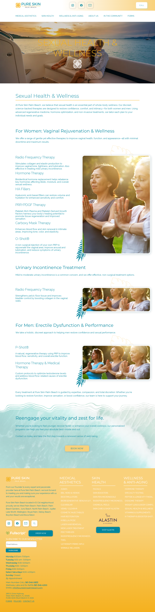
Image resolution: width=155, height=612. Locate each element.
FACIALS (97, 489)
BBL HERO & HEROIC (70, 493)
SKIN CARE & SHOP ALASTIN (106, 509)
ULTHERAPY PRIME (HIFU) (72, 544)
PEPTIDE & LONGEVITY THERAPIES (139, 497)
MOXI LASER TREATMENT (72, 528)
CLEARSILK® (67, 505)
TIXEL (63, 540)
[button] (96, 16)
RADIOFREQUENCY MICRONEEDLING (76, 536)
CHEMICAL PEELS (101, 505)
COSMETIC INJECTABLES (72, 512)
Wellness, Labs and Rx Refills (26, 585)
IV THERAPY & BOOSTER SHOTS (139, 516)
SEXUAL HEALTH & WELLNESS (139, 509)
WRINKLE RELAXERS (70, 548)
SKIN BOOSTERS (100, 493)
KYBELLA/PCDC (68, 520)
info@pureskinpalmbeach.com (28, 588)
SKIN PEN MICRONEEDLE (104, 497)
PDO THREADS (67, 532)
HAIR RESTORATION (70, 516)
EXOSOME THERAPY (134, 501)
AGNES (64, 489)
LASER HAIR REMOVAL (71, 524)
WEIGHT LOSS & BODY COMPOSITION (139, 505)
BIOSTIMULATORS (69, 497)
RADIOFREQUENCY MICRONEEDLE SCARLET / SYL (108, 501)
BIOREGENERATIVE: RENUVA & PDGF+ (76, 501)
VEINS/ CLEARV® (69, 509)
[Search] (34, 523)
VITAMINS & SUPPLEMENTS (137, 512)
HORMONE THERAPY (134, 489)
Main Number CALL (22, 582)
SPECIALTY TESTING (134, 493)
